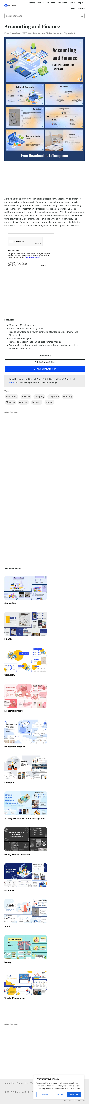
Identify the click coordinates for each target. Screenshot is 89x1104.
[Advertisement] (45, 179)
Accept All (74, 1094)
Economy (67, 396)
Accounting (11, 396)
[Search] (83, 16)
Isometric (36, 402)
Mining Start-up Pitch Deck (18, 854)
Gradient (23, 402)
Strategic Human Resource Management (24, 818)
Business (26, 396)
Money (7, 962)
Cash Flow (9, 675)
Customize (44, 1094)
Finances (10, 402)
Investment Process (14, 746)
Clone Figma (45, 355)
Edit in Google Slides (45, 362)
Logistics (9, 782)
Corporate (54, 396)
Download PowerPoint (45, 369)
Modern (49, 402)
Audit (7, 926)
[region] (58, 1087)
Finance (8, 639)
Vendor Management (14, 998)
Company (39, 396)
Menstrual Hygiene (14, 711)
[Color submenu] (84, 8)
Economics (10, 890)
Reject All (59, 1094)
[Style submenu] (74, 8)
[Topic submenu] (84, 2)
